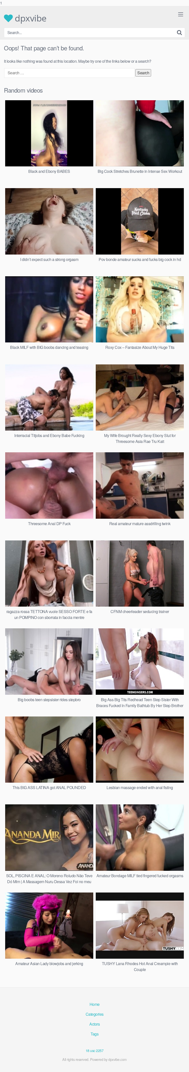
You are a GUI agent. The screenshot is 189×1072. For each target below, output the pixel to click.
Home (95, 1004)
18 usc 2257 (95, 1050)
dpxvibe (30, 18)
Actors (94, 1024)
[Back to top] (180, 1063)
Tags (94, 1034)
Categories (95, 1014)
